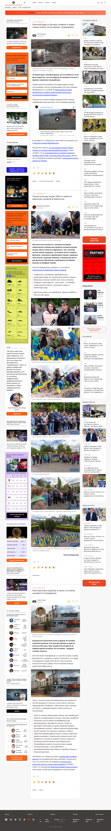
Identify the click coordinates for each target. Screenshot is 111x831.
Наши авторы (47, 820)
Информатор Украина (76, 820)
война (34, 181)
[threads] (33, 820)
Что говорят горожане (16, 134)
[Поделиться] (73, 35)
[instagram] (11, 820)
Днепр (34, 2)
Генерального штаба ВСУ (20, 341)
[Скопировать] (77, 35)
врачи (41, 790)
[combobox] (11, 162)
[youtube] (29, 820)
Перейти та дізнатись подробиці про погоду (16, 170)
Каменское (35, 575)
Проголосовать (17, 97)
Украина (47, 2)
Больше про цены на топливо (17, 515)
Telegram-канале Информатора (46, 143)
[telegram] (15, 820)
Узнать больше (17, 206)
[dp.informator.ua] (13, 2)
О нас (40, 820)
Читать (16, 603)
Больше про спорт (94, 583)
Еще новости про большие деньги (17, 758)
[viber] (20, 820)
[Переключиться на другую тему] (102, 3)
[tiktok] (24, 820)
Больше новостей (94, 240)
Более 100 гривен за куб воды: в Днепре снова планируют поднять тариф (60, 13)
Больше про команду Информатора (94, 329)
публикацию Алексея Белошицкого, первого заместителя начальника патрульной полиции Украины (52, 92)
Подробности (16, 47)
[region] (17, 166)
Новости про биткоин (16, 560)
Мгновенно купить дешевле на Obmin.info (94, 277)
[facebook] (6, 820)
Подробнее (17, 414)
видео (58, 181)
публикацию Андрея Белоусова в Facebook (49, 270)
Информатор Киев (89, 820)
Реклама (54, 2)
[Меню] (24, 2)
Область (40, 2)
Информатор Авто (100, 820)
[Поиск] (105, 3)
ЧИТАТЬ (16, 711)
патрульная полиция (46, 181)
